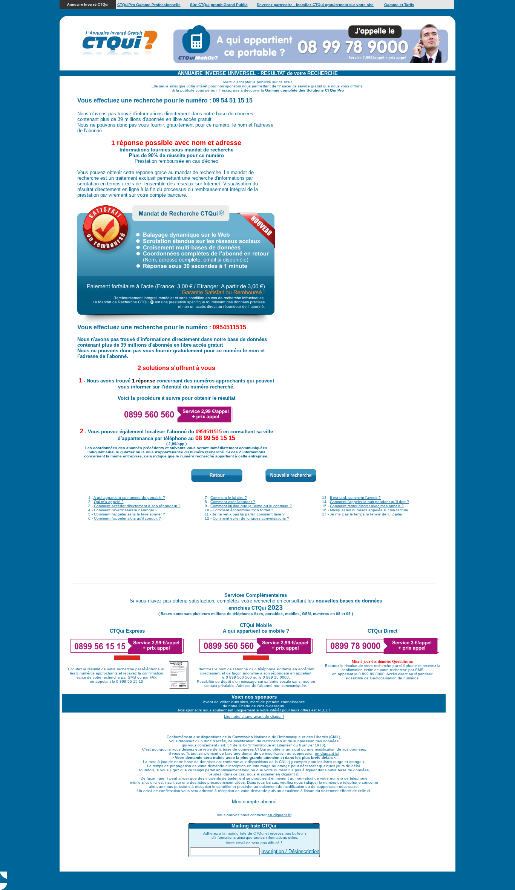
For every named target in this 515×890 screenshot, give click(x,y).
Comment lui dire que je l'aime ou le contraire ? (251, 506)
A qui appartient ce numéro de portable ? (129, 497)
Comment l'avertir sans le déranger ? (126, 510)
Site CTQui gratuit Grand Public (219, 5)
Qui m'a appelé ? (109, 502)
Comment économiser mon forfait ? (243, 510)
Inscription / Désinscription (290, 851)
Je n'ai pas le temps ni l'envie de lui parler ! (367, 514)
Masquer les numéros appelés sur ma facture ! (370, 510)
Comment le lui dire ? (228, 497)
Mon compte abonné (254, 801)
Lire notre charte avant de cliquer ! (254, 716)
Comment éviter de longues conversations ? (251, 518)
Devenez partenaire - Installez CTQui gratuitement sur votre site (315, 5)
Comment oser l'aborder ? (232, 502)
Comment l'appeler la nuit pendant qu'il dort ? (369, 502)
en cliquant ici (327, 753)
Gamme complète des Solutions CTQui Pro (304, 90)
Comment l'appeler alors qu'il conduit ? (127, 518)
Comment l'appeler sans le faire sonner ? (129, 514)
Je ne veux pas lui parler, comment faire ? (248, 514)
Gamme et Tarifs (399, 5)
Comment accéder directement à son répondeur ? (137, 506)
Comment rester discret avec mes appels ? (367, 506)
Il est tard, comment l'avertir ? (355, 497)
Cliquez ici (304, 881)
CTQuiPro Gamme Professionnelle (149, 5)
